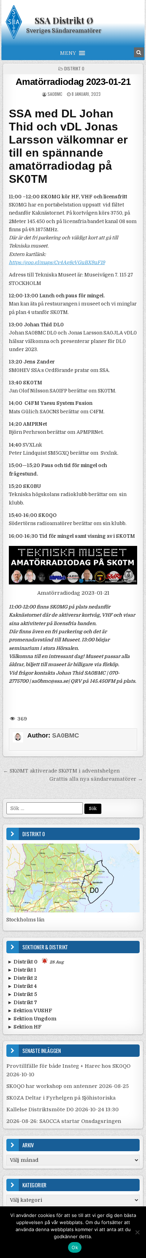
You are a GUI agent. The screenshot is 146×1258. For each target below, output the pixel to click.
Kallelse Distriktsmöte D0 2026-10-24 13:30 (62, 1109)
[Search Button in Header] (139, 52)
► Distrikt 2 (22, 978)
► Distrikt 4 (22, 986)
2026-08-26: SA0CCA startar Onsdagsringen (63, 1121)
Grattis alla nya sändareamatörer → (96, 779)
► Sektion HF (24, 1027)
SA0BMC (54, 94)
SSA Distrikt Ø (64, 20)
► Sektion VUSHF (29, 1010)
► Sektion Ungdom (31, 1018)
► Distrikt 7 (22, 1002)
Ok (75, 1247)
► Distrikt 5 (22, 994)
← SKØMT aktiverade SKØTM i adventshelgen (61, 771)
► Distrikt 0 (35, 962)
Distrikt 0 (74, 68)
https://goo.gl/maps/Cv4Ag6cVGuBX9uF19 (57, 262)
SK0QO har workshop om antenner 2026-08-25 (67, 1086)
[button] (68, 53)
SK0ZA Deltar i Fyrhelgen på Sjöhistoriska (61, 1098)
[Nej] (137, 1232)
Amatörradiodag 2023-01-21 (73, 81)
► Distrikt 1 (21, 970)
